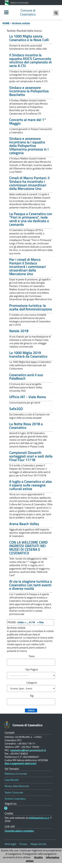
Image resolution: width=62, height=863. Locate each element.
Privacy (23, 844)
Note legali (10, 844)
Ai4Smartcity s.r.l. (39, 818)
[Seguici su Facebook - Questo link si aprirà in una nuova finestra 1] (5, 808)
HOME (6, 23)
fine (41, 622)
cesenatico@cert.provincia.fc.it (28, 750)
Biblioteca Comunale (16, 773)
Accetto (38, 857)
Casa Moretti (11, 779)
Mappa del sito (38, 844)
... (28, 622)
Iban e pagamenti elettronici (20, 763)
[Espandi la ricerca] (56, 12)
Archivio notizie (21, 23)
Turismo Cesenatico (15, 798)
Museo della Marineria (17, 786)
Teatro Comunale (14, 792)
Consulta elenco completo (19, 831)
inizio (21, 622)
